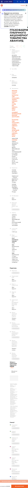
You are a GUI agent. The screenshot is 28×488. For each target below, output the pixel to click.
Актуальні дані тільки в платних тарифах (14, 481)
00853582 (14, 140)
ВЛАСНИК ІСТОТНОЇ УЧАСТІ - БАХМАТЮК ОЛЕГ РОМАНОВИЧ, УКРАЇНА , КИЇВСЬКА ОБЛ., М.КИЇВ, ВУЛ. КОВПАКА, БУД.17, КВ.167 (15, 100)
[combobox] (12, 367)
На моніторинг (20, 486)
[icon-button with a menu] (26, 5)
